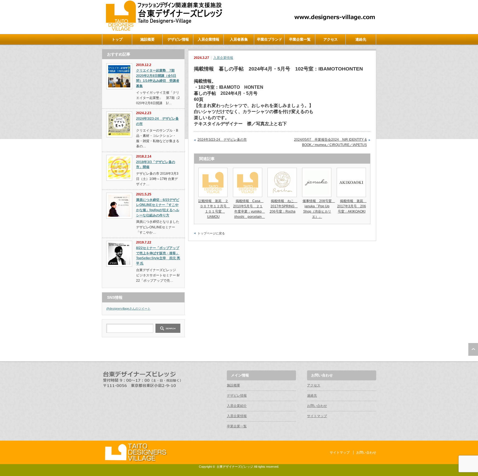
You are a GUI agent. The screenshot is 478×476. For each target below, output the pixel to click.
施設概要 (147, 39)
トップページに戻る (211, 233)
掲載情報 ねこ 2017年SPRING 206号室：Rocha (284, 206)
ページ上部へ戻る (473, 349)
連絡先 (360, 39)
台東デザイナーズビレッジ (235, 466)
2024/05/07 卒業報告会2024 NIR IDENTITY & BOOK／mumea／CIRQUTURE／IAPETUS (330, 142)
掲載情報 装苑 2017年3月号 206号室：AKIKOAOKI (352, 206)
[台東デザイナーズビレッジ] (163, 29)
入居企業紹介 (237, 406)
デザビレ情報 (178, 39)
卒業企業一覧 (300, 39)
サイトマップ (317, 416)
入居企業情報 (208, 39)
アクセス (330, 39)
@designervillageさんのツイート (128, 308)
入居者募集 (239, 39)
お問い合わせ (317, 406)
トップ (117, 39)
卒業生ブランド (269, 39)
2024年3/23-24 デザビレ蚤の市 (222, 140)
